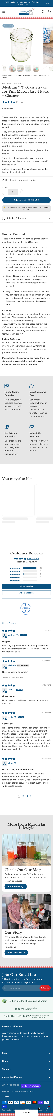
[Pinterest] (14, 1086)
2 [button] (23, 796)
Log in (6, 1096)
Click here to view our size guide (20, 180)
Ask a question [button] (26, 592)
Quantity (5, 187)
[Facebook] (11, 1086)
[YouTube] (18, 1086)
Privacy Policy (7, 1091)
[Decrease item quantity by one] (5, 192)
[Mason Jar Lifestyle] (26, 12)
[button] (9, 102)
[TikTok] (3, 1086)
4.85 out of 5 (33, 558)
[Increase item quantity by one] (20, 192)
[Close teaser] (39, 1108)
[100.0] (25, 608)
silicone (31, 267)
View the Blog (15, 886)
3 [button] (27, 796)
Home (4, 75)
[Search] (42, 11)
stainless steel (16, 267)
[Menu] (4, 11)
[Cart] (48, 11)
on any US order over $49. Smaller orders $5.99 (23, 3)
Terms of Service (20, 1091)
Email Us (30, 1091)
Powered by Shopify (9, 1110)
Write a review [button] (27, 586)
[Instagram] (7, 1086)
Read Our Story (16, 952)
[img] (8, 630)
